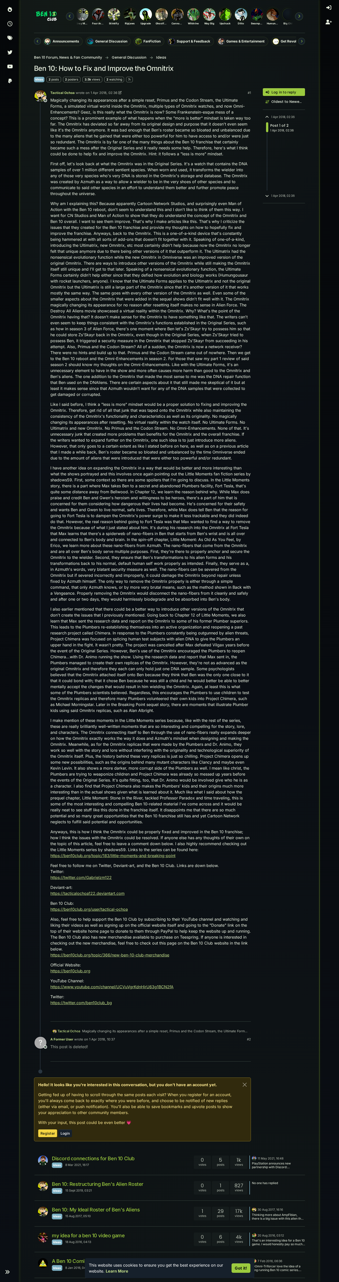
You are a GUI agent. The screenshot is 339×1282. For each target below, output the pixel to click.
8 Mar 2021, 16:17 (77, 1165)
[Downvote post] (236, 1015)
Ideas (39, 79)
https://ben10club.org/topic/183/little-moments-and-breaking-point (112, 855)
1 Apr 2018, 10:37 (102, 1039)
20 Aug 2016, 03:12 (271, 1235)
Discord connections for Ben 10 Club (93, 1158)
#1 (249, 93)
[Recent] (10, 24)
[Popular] (10, 10)
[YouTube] (10, 67)
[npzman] (43, 1160)
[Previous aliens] (70, 16)
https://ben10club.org (70, 970)
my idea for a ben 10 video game (88, 1236)
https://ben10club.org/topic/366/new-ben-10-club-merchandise (109, 954)
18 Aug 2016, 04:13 (78, 1242)
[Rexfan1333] (254, 1235)
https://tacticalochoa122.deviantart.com (87, 893)
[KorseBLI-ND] (43, 1237)
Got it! (241, 1268)
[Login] (329, 10)
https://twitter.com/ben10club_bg (81, 1002)
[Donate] (10, 81)
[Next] (301, 41)
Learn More (117, 1271)
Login (65, 1133)
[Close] (245, 1085)
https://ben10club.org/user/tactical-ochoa (89, 909)
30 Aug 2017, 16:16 (270, 1209)
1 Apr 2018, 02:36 (104, 93)
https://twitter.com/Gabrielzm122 (81, 877)
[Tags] (10, 38)
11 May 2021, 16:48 (270, 1158)
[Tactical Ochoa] (43, 1186)
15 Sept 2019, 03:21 (78, 1190)
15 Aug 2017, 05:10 (78, 1216)
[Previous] (37, 41)
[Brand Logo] (46, 16)
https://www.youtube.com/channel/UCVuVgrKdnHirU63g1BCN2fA (111, 986)
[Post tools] (246, 1015)
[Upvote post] (219, 1015)
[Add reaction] (210, 1015)
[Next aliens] (299, 16)
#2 (249, 1039)
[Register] (329, 24)
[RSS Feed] (129, 79)
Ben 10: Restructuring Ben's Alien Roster (97, 1184)
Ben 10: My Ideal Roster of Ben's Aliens (96, 1210)
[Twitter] (10, 53)
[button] (7, 1272)
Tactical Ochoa (62, 93)
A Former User (61, 1039)
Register (47, 1133)
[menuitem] (329, 10)
